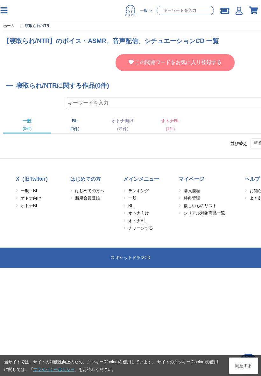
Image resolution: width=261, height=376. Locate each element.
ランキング (138, 190)
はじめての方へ (89, 190)
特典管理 (192, 198)
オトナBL (29, 205)
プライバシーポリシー (53, 369)
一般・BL (29, 190)
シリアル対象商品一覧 (204, 213)
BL (130, 205)
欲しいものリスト (200, 205)
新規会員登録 (87, 198)
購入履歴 (192, 190)
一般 (132, 198)
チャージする (140, 228)
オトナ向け (31, 198)
